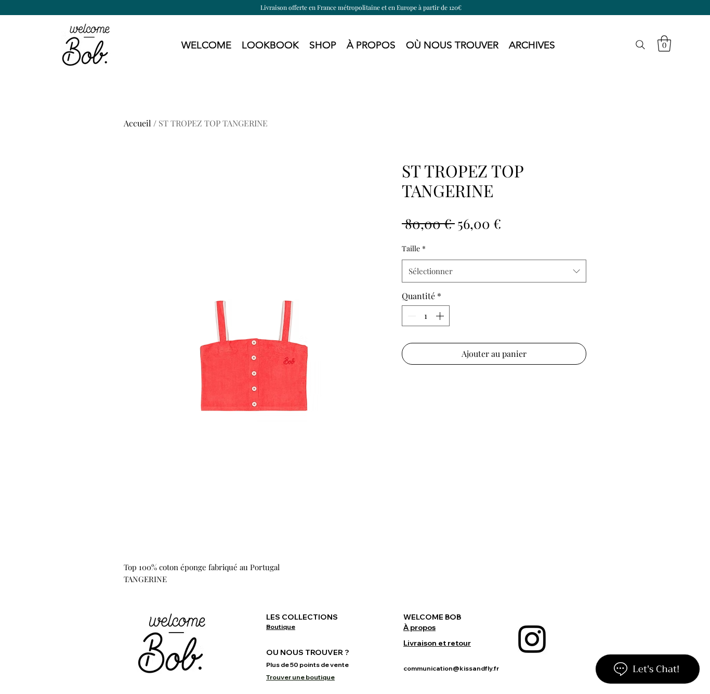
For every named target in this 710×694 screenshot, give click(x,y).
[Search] (640, 45)
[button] (270, 45)
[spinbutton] (425, 316)
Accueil (137, 123)
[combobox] (494, 271)
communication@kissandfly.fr (451, 668)
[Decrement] (410, 316)
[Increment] (440, 316)
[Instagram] (532, 639)
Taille (414, 248)
